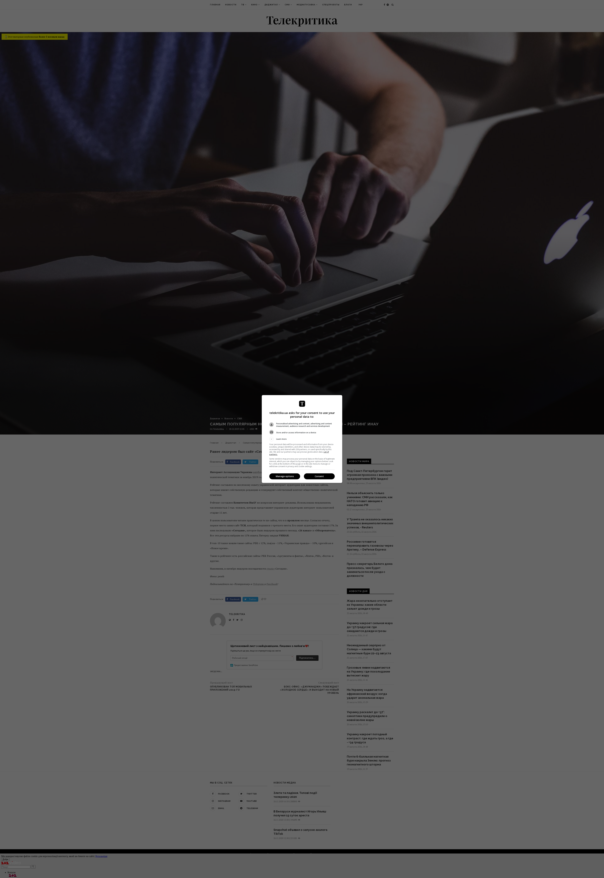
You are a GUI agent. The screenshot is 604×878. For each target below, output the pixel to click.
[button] (302, 439)
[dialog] (302, 439)
